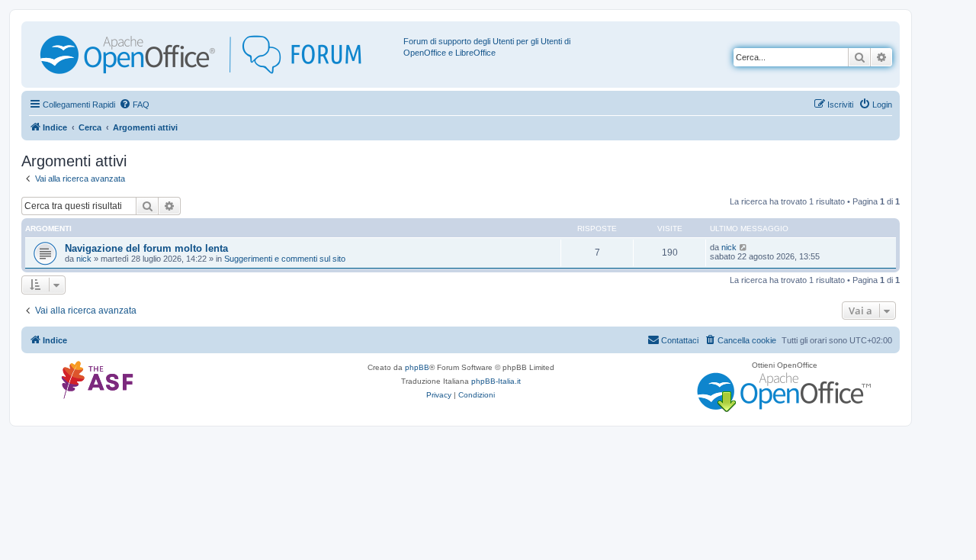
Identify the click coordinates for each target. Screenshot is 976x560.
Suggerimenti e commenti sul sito (284, 258)
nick (84, 258)
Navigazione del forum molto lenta (146, 248)
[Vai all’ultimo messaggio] (744, 247)
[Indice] (214, 54)
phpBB (417, 367)
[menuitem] (134, 104)
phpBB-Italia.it (496, 381)
